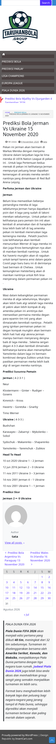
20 (27, 593)
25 (13, 598)
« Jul (26, 614)
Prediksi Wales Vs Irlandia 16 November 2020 (40, 556)
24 (6, 598)
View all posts (14, 542)
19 (20, 593)
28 (35, 598)
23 (49, 593)
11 (13, 587)
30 (49, 598)
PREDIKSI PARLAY (12, 69)
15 (42, 587)
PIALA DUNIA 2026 (13, 90)
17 (6, 593)
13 (27, 587)
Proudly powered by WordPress (20, 735)
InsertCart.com (23, 738)
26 (20, 598)
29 (42, 598)
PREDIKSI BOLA (11, 61)
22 (42, 593)
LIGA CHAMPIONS (13, 76)
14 (35, 587)
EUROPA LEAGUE (12, 83)
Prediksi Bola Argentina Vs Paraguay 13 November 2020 (14, 558)
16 (49, 587)
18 (13, 593)
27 (27, 598)
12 (20, 587)
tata (45, 141)
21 (35, 593)
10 (6, 587)
